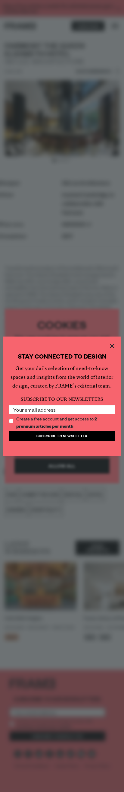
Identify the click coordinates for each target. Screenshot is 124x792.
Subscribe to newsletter (62, 436)
